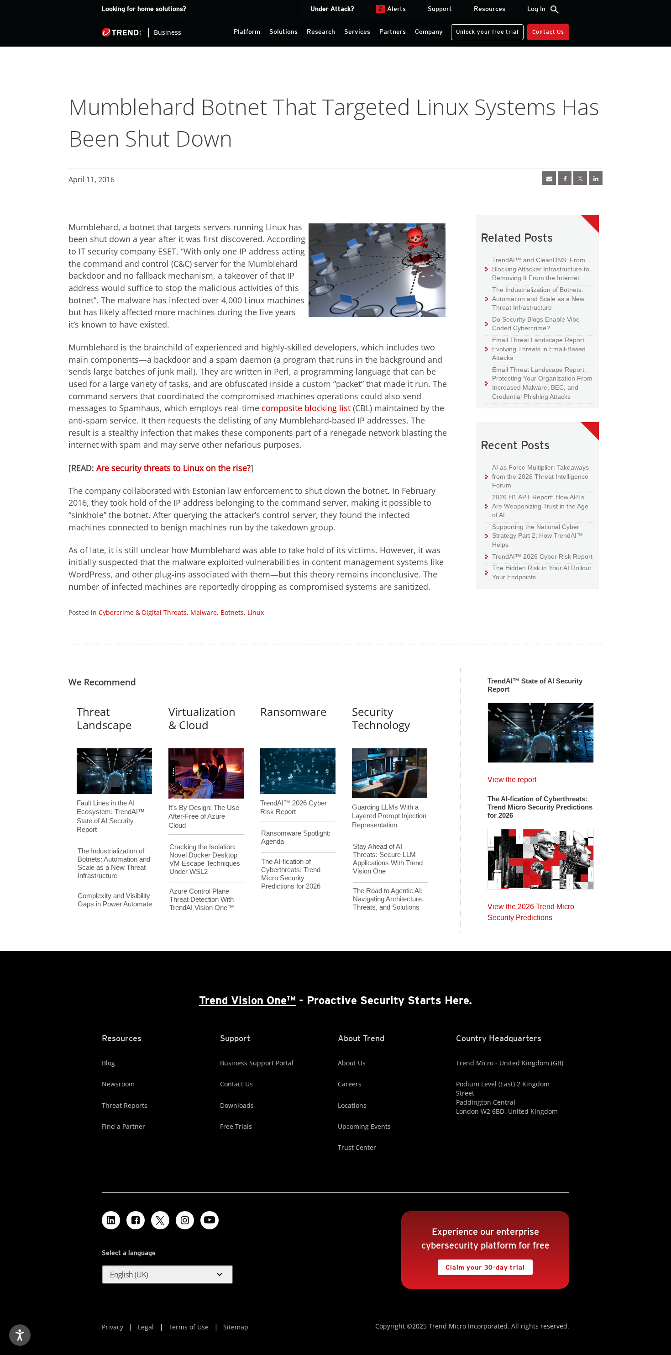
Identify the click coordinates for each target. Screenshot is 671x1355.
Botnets (232, 612)
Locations (352, 1105)
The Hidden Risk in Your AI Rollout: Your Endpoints (539, 572)
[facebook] (564, 178)
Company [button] (429, 31)
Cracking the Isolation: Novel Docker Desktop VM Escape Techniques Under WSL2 (204, 859)
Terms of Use (188, 1327)
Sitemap (235, 1327)
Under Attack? (332, 8)
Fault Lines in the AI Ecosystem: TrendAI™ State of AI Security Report (111, 801)
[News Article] (541, 730)
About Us (352, 1063)
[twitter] (580, 178)
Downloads (237, 1105)
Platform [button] (247, 31)
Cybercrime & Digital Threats (143, 612)
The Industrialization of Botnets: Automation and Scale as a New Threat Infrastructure (534, 298)
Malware (203, 612)
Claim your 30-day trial (481, 1265)
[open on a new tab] (160, 1220)
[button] (167, 1274)
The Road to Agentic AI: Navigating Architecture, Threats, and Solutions (388, 899)
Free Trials (236, 1126)
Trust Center (357, 1147)
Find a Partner (123, 1126)
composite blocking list (306, 407)
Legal (146, 1327)
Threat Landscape (104, 718)
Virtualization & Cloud (202, 718)
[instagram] (185, 1220)
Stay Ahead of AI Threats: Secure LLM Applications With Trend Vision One (388, 858)
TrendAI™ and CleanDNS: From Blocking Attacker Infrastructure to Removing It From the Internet (537, 268)
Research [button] (321, 31)
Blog (108, 1063)
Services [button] (357, 31)
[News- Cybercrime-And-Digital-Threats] (549, 178)
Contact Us (548, 31)
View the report (512, 777)
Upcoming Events (364, 1126)
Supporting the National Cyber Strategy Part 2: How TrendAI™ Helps (534, 535)
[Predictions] (541, 856)
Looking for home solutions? (144, 8)
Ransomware (293, 711)
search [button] (554, 9)
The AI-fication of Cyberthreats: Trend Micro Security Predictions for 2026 (290, 873)
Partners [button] (392, 31)
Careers (350, 1084)
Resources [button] (489, 8)
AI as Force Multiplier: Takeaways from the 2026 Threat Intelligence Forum (537, 476)
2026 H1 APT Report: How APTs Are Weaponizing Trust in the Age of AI (536, 506)
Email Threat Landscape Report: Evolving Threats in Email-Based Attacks (535, 348)
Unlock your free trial (484, 29)
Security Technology (381, 718)
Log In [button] (536, 8)
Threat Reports (124, 1105)
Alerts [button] (392, 8)
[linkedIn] (596, 178)
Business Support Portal (257, 1063)
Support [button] (440, 8)
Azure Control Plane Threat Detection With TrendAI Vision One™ (201, 899)
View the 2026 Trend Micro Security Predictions (531, 909)
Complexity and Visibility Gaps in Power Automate (115, 900)
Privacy (112, 1327)
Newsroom (118, 1084)
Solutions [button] (283, 31)
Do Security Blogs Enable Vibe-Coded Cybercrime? (533, 323)
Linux (255, 612)
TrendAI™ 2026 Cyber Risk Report (542, 556)
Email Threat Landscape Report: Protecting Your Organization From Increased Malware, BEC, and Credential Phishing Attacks (538, 382)
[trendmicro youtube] (209, 1220)
